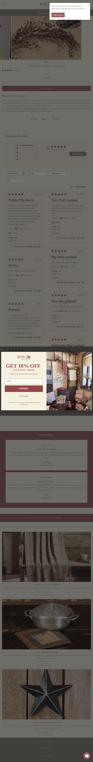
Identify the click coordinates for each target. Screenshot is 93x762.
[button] (86, 755)
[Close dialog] (89, 355)
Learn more (58, 15)
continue (23, 388)
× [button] (88, 4)
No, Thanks (23, 396)
